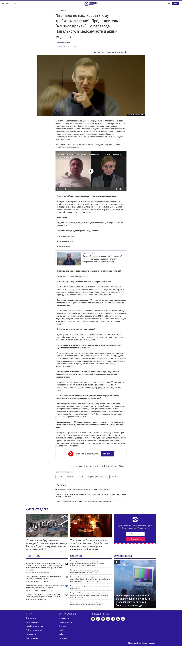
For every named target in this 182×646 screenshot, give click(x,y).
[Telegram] (169, 3)
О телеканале (31, 618)
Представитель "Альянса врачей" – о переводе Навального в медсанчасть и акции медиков (98, 154)
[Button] (99, 52)
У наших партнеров (65, 622)
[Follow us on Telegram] (113, 619)
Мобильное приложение (34, 630)
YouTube (61, 634)
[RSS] (118, 619)
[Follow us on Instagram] (108, 619)
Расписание (63, 638)
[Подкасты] (123, 619)
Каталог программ (32, 622)
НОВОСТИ (76, 556)
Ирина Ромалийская (63, 42)
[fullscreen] (124, 189)
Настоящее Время (66, 157)
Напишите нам (31, 634)
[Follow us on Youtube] (103, 619)
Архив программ (32, 638)
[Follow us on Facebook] (93, 619)
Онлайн (61, 630)
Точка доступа (64, 618)
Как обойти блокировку (34, 626)
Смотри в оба (123, 556)
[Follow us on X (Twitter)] (98, 619)
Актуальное (61, 10)
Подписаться (107, 454)
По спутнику (63, 626)
